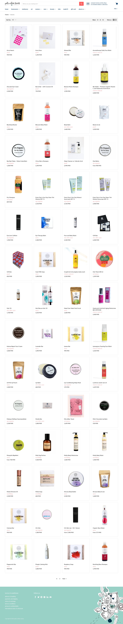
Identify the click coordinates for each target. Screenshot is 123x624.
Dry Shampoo (11, 197)
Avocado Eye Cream (12, 86)
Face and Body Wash (70, 235)
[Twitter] (37, 596)
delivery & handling (10, 596)
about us (81, 9)
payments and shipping (11, 599)
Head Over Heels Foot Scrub (72, 308)
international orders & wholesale (14, 608)
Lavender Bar (39, 346)
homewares (14, 9)
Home (7, 14)
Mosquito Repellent (12, 455)
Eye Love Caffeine (12, 235)
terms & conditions (10, 603)
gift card (73, 9)
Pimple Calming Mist (41, 564)
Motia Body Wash (98, 455)
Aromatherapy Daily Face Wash (102, 50)
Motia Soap (38, 491)
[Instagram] (43, 596)
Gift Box (95, 235)
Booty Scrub (96, 125)
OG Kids (37, 528)
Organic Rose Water (99, 528)
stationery (25, 9)
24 (97, 20)
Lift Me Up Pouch (12, 382)
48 (103, 20)
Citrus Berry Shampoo (41, 161)
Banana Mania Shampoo (71, 86)
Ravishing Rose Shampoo (100, 564)
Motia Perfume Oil (12, 491)
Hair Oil (9, 308)
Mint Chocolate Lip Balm (100, 419)
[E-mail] (49, 596)
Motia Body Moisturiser (71, 455)
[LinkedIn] (46, 596)
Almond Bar (67, 50)
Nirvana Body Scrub (99, 491)
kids (59, 9)
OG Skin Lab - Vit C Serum (72, 528)
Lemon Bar (67, 346)
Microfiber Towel (69, 419)
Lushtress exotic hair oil (100, 382)
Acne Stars (38, 50)
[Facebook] (34, 596)
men (45, 9)
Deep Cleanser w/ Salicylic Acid (73, 161)
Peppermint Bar (11, 564)
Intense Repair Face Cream (14, 346)
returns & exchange (10, 601)
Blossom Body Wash (41, 125)
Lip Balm (37, 382)
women (37, 9)
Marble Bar (38, 419)
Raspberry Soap (68, 564)
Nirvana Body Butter (70, 491)
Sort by (8, 20)
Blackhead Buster (12, 125)
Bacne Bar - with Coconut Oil (44, 86)
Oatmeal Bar (10, 528)
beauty (52, 9)
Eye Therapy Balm (40, 235)
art (32, 9)
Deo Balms (96, 161)
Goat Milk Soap (40, 272)
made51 (65, 9)
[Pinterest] (40, 596)
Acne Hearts (10, 50)
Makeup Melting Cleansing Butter (16, 419)
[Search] (81, 4)
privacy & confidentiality (11, 606)
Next (64, 578)
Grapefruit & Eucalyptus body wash (74, 272)
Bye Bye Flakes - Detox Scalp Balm (17, 161)
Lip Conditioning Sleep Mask (72, 382)
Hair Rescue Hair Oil (41, 308)
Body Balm (67, 125)
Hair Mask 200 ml (98, 272)
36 (100, 20)
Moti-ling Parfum (40, 455)
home (6, 9)
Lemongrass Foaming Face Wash (102, 346)
